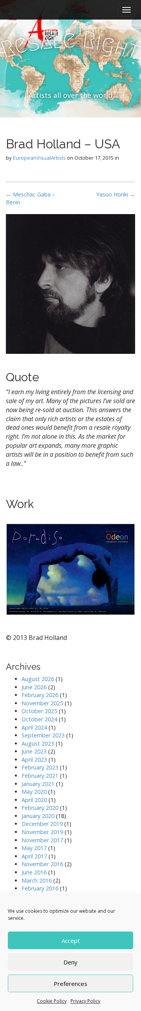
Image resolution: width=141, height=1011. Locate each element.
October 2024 (39, 719)
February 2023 (40, 767)
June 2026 (34, 687)
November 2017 (42, 840)
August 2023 (38, 743)
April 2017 (34, 856)
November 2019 (42, 832)
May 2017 (34, 848)
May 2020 (34, 791)
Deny (70, 962)
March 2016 (37, 880)
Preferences (70, 984)
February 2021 (40, 775)
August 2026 (38, 679)
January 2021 (38, 784)
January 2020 (38, 816)
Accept (70, 940)
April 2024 (34, 727)
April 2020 (34, 800)
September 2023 (43, 735)
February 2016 (40, 888)
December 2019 (42, 823)
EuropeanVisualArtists (39, 157)
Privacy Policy (85, 1001)
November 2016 (42, 864)
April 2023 (34, 759)
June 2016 (34, 872)
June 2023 (34, 751)
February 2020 (40, 807)
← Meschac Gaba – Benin (30, 198)
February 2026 (40, 695)
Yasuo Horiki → (115, 194)
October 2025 (39, 711)
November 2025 (42, 703)
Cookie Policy (52, 1001)
